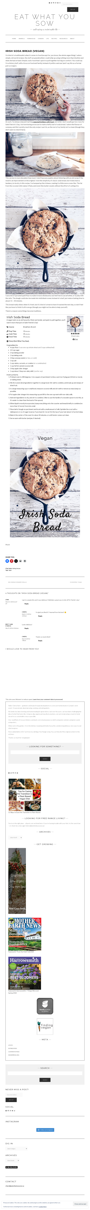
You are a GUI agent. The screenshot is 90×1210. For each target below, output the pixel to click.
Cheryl (24, 612)
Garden (41, 38)
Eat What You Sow (45, 20)
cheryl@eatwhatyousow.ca (14, 1186)
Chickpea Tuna (76, 582)
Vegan (10, 570)
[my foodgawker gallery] (45, 1006)
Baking (14, 568)
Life (47, 38)
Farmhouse (31, 38)
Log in (10, 1045)
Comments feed (13, 1052)
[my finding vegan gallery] (45, 1026)
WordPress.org (13, 1055)
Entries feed (12, 1048)
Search (45, 759)
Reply (27, 604)
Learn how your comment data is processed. (48, 699)
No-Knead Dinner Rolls (17, 582)
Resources (64, 38)
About (72, 38)
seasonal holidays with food (43, 122)
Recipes (54, 38)
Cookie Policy (43, 1206)
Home (14, 38)
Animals (22, 38)
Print (76, 339)
